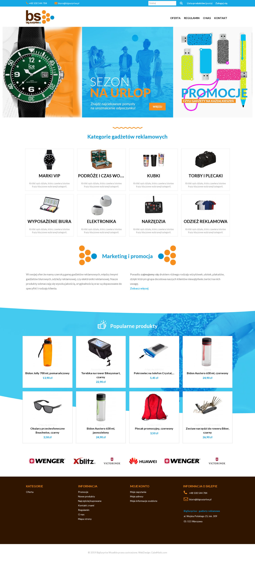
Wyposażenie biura (49, 221)
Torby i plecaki (206, 175)
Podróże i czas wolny (103, 175)
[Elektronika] (101, 205)
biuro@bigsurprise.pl (68, 3)
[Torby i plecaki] (205, 159)
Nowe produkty (86, 496)
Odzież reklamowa (205, 221)
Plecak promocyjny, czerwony (154, 428)
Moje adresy (136, 496)
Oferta (175, 18)
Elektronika (101, 221)
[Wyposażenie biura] (49, 205)
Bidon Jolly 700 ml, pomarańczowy (47, 373)
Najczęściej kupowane (89, 500)
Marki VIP (49, 175)
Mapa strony (85, 518)
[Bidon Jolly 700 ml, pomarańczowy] (47, 352)
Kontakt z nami (86, 505)
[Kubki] (153, 159)
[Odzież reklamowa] (205, 205)
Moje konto (139, 486)
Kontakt (220, 18)
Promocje (83, 491)
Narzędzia (153, 221)
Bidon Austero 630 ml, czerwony (207, 373)
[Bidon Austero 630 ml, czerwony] (207, 352)
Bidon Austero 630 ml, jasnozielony (101, 430)
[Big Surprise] (58, 17)
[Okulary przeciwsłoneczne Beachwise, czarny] (47, 407)
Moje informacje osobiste (143, 500)
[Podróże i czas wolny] (101, 159)
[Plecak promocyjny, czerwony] (154, 407)
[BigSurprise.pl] (127, 72)
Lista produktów (199, 3)
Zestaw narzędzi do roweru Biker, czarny (207, 430)
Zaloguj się (221, 3)
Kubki (153, 175)
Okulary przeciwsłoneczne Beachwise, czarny (47, 430)
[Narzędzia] (153, 205)
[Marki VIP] (49, 159)
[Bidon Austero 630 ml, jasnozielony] (100, 407)
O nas (207, 18)
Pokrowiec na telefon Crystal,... (154, 373)
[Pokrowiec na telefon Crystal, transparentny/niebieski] (154, 352)
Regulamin (191, 18)
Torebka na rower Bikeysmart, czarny (101, 375)
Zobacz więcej (139, 288)
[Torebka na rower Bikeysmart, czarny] (100, 352)
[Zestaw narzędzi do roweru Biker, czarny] (207, 407)
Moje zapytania (138, 491)
